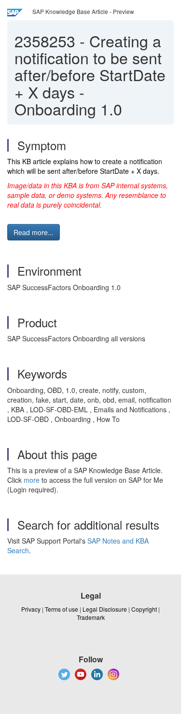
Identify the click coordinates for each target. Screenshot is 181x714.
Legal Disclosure (105, 609)
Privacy (31, 609)
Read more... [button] (34, 232)
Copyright (144, 609)
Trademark (91, 617)
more (32, 480)
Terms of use (61, 609)
